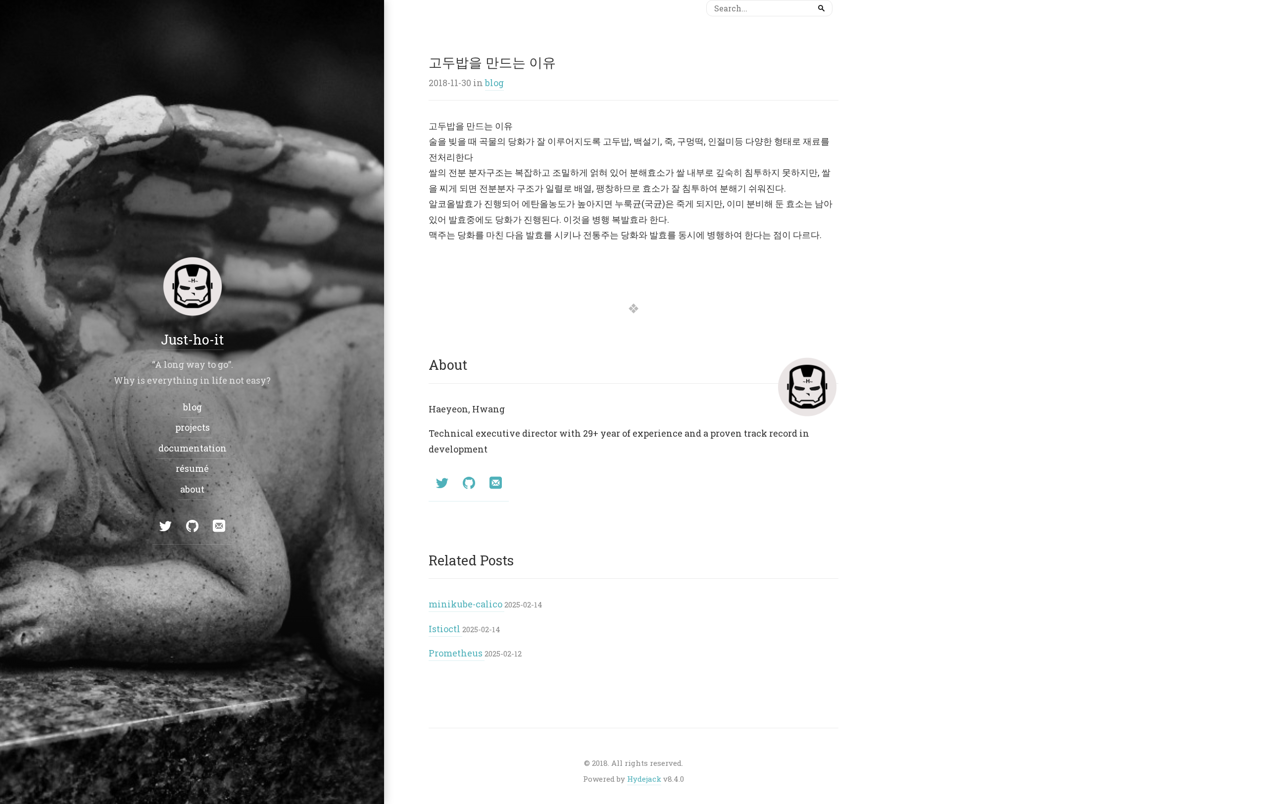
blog (494, 83)
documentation (192, 448)
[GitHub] (468, 484)
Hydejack (644, 779)
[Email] (495, 484)
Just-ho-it (192, 339)
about (192, 489)
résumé (192, 468)
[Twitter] (442, 484)
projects (192, 427)
